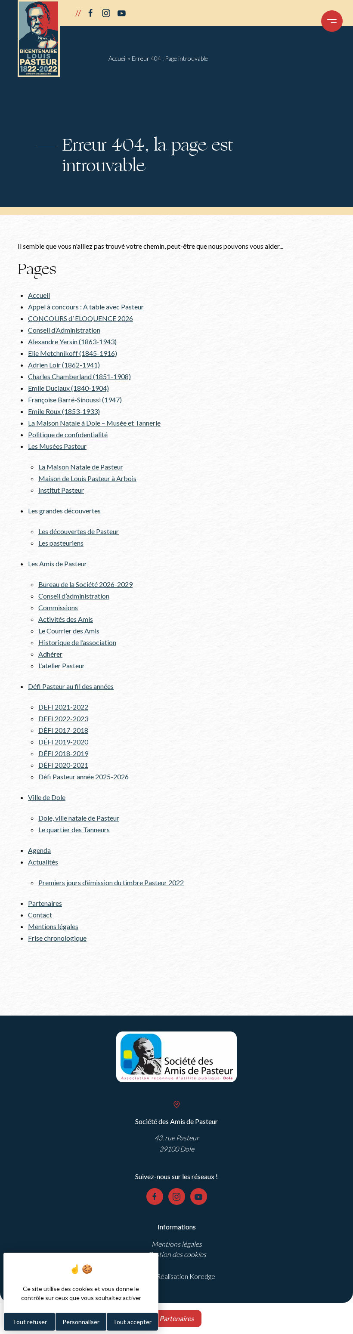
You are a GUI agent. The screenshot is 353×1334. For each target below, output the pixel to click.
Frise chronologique (57, 938)
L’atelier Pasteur (61, 665)
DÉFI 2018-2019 (63, 753)
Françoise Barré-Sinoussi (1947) (75, 399)
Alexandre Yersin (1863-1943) (72, 341)
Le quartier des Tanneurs (74, 829)
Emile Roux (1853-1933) (64, 411)
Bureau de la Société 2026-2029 (85, 584)
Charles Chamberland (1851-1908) (79, 376)
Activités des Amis (65, 619)
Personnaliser (80, 1321)
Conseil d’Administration (64, 330)
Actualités (43, 862)
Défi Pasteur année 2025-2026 (83, 776)
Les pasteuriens (61, 543)
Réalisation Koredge (185, 1276)
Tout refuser (29, 1321)
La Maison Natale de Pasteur (80, 467)
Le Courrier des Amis (68, 631)
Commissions (58, 607)
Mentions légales (53, 926)
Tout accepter (132, 1321)
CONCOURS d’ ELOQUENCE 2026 (80, 318)
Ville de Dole (46, 797)
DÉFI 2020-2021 (63, 765)
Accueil (117, 58)
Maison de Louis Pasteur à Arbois (87, 478)
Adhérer (50, 654)
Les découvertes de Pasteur (78, 531)
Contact (40, 915)
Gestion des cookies (176, 1254)
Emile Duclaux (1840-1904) (68, 388)
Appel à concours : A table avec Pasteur (86, 307)
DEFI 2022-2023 (63, 718)
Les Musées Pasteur (57, 446)
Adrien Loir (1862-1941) (64, 365)
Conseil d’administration (73, 596)
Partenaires (45, 903)
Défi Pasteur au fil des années (71, 686)
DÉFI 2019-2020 (63, 742)
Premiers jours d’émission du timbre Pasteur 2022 (111, 882)
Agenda (39, 850)
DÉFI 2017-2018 (63, 730)
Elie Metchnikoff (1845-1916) (72, 353)
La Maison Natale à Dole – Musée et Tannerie (94, 423)
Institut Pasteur (61, 490)
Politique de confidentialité (68, 434)
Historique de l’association (77, 642)
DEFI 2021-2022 (63, 707)
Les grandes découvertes (64, 510)
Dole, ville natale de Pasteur (78, 818)
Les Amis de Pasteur (57, 563)
